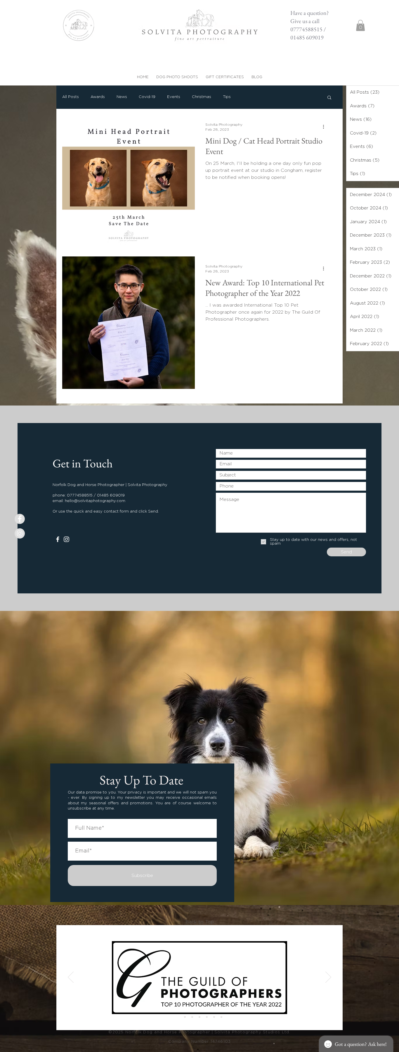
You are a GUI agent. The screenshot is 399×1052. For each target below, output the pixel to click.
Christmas (201, 97)
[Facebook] (57, 539)
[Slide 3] (214, 1017)
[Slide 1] (199, 1017)
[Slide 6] (185, 1017)
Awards (98, 97)
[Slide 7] (192, 1017)
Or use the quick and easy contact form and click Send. (106, 511)
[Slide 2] (207, 1017)
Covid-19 (147, 97)
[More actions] (325, 126)
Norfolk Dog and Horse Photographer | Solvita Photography (194, 1032)
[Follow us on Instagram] (20, 533)
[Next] (328, 977)
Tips (227, 97)
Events (173, 97)
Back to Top (199, 922)
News (122, 97)
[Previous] (71, 977)
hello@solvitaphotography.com (95, 501)
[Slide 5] (177, 1017)
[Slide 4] (221, 1017)
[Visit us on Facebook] (20, 519)
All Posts (70, 97)
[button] (360, 25)
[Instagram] (66, 539)
